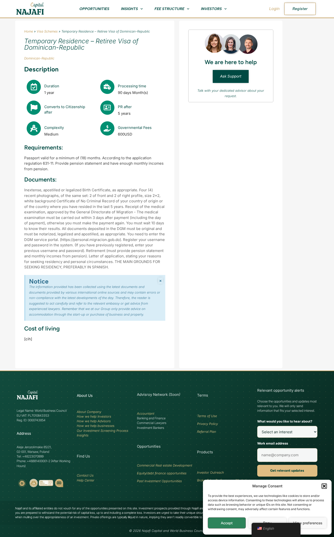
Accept (227, 523)
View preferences (307, 523)
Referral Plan (206, 432)
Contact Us (85, 475)
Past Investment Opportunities (159, 481)
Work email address (272, 443)
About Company (89, 412)
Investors (211, 9)
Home (28, 31)
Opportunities (94, 9)
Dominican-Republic (39, 58)
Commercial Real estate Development (164, 465)
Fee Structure (169, 9)
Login (274, 8)
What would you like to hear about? (284, 421)
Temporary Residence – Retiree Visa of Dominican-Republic (81, 44)
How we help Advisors (94, 421)
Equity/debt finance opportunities (162, 473)
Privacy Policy (207, 424)
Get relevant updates (287, 470)
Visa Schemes (47, 31)
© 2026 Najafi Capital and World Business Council (167, 531)
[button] (324, 486)
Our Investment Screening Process (102, 431)
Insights (129, 9)
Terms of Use (207, 416)
